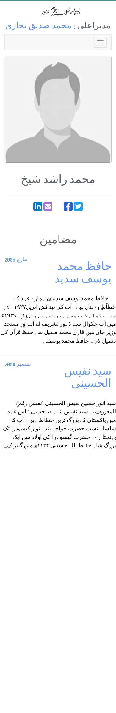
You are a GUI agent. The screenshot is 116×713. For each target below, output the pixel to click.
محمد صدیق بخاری (38, 26)
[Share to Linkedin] (37, 206)
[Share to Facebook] (68, 206)
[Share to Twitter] (78, 206)
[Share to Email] (47, 206)
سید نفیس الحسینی (88, 379)
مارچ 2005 (15, 260)
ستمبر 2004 (17, 365)
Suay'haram (58, 11)
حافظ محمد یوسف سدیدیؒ (82, 274)
